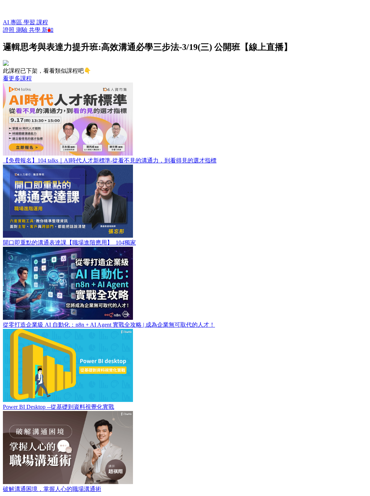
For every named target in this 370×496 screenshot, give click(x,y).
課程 (42, 22)
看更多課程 (17, 78)
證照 (9, 30)
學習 (29, 22)
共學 (35, 30)
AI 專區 (13, 22)
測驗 (22, 30)
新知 (47, 30)
